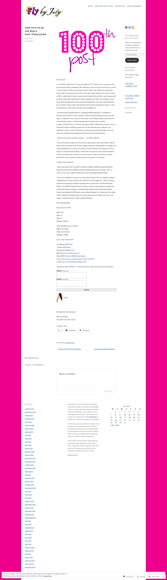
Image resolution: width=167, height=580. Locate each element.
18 (130, 417)
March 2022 (29, 448)
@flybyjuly (93, 417)
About (90, 6)
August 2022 (29, 432)
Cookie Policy (47, 576)
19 (134, 417)
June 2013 (28, 537)
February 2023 (29, 425)
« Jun (112, 425)
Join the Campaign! (134, 6)
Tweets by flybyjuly (131, 102)
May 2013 (28, 541)
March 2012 (29, 557)
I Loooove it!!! (120, 6)
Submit (86, 290)
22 (116, 420)
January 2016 (29, 508)
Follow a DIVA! (132, 60)
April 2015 (28, 524)
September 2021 (30, 468)
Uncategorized (69, 343)
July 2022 (28, 435)
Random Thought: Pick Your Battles (69, 349)
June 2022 (28, 438)
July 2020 (28, 491)
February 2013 (29, 547)
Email (62, 279)
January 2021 (29, 481)
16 (120, 417)
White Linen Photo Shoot (104, 6)
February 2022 (29, 452)
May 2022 (28, 442)
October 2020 (29, 485)
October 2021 (29, 465)
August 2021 (29, 471)
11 (130, 414)
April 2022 (28, 445)
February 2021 (29, 478)
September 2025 (30, 412)
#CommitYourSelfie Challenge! (104, 349)
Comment (108, 391)
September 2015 (30, 518)
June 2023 (28, 422)
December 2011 (30, 567)
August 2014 (29, 531)
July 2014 (28, 534)
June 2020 (28, 495)
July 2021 (28, 475)
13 (139, 414)
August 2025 (29, 415)
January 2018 (29, 501)
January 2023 (29, 428)
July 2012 (28, 554)
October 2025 (29, 409)
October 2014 (29, 528)
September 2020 (30, 488)
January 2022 (29, 455)
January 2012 (29, 564)
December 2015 (30, 511)
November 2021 (30, 462)
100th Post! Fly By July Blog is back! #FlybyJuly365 (35, 31)
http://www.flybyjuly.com (70, 253)
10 (125, 414)
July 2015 (28, 521)
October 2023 (29, 419)
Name (63, 271)
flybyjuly (69, 244)
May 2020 (28, 498)
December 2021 (30, 458)
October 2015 (29, 514)
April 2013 (28, 544)
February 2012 (29, 561)
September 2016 (30, 504)
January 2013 (29, 551)
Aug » (117, 425)
